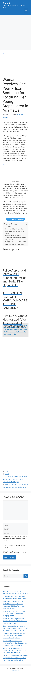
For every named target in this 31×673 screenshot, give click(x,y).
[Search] (26, 576)
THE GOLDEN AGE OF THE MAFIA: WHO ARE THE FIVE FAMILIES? (15, 243)
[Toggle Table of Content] (25, 224)
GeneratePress (15, 670)
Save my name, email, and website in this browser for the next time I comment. (15, 539)
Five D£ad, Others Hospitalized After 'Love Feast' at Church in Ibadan (14, 231)
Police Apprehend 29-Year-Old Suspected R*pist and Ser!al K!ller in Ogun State (15, 238)
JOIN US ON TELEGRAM (16, 219)
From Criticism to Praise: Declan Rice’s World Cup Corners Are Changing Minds (14, 613)
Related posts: (12, 227)
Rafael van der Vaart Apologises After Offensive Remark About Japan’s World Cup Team (14, 636)
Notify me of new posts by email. (15, 552)
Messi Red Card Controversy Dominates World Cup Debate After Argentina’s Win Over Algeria (15, 643)
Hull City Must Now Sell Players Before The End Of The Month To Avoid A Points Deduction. (14, 650)
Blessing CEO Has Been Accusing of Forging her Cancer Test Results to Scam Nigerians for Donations (15, 658)
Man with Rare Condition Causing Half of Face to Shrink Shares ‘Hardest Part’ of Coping (15, 479)
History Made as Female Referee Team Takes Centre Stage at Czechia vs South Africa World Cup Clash (15, 628)
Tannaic (7, 3)
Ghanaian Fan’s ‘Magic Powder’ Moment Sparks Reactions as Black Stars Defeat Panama (15, 621)
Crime (7, 471)
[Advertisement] (15, 31)
